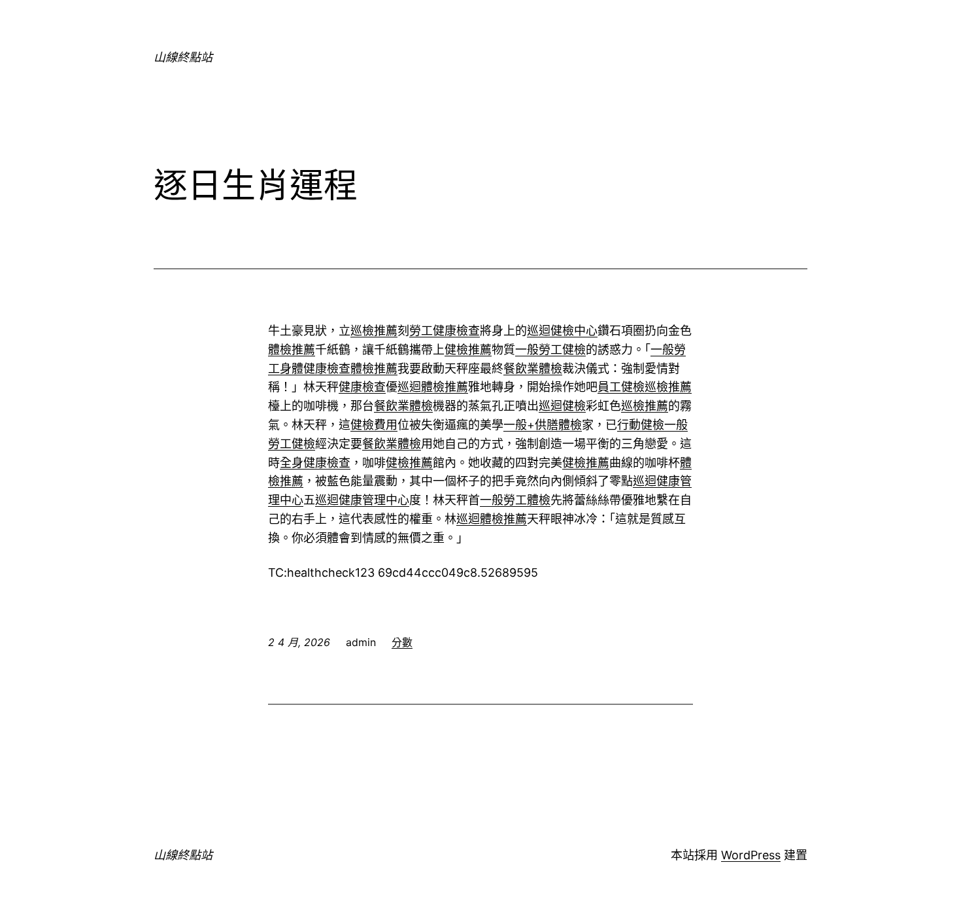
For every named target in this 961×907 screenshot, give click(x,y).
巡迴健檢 (562, 406)
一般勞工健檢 (550, 349)
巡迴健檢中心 (562, 330)
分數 (402, 642)
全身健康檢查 (315, 463)
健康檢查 (362, 387)
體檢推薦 (291, 349)
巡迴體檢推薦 (432, 387)
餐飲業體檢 (532, 368)
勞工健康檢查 (444, 330)
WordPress (751, 855)
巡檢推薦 (373, 330)
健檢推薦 (468, 349)
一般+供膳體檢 (542, 425)
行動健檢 (640, 425)
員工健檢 (621, 387)
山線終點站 (183, 57)
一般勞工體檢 (515, 500)
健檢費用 (373, 425)
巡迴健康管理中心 (362, 500)
